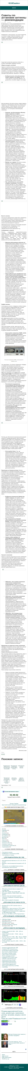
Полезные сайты (6, 842)
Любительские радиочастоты (9, 964)
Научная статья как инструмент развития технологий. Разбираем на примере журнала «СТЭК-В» (12, 897)
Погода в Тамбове (14, 803)
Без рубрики (5, 835)
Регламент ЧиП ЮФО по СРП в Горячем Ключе (13, 913)
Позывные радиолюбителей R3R (10, 947)
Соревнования (5, 846)
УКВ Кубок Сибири (6, 919)
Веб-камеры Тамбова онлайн (9, 953)
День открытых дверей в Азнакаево (10, 900)
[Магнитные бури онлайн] (13, 978)
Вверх (2, 752)
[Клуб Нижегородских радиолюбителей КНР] (10, 1024)
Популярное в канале (7, 852)
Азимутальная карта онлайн (8, 960)
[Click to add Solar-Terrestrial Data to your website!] (14, 878)
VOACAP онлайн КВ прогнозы (9, 958)
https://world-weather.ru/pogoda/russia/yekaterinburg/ (14, 804)
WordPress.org (5, 1058)
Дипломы (4, 837)
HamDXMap (5, 967)
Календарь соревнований (16, 916)
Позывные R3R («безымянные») (9, 949)
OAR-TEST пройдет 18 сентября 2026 (11, 891)
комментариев (6, 1057)
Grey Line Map (15, 965)
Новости (4, 840)
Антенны (9, 22)
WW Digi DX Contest (6, 921)
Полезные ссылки (6, 844)
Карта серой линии (6, 965)
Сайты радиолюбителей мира (9, 962)
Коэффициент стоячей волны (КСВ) (10, 853)
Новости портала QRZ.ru (16, 885)
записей (5, 1056)
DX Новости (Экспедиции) (16, 928)
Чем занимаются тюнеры (8, 855)
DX (3, 828)
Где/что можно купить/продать (9, 954)
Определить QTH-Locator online (9, 957)
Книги (3, 838)
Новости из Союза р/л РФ (16, 902)
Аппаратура (5, 834)
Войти (3, 1054)
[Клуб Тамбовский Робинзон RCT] (4, 1024)
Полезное (4, 841)
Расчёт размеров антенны (8, 956)
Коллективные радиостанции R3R (10, 950)
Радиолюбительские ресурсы (9, 961)
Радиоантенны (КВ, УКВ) (16, 857)
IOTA (3, 831)
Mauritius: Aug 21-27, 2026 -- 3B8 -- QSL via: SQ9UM (14, 936)
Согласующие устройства (8, 845)
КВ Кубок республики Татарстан (9, 924)
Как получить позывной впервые (9, 951)
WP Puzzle (16, 1068)
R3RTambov (12, 1065)
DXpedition (4, 830)
